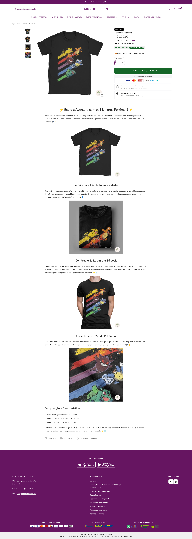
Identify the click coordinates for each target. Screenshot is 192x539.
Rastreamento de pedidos (100, 499)
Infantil (124, 17)
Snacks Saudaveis (74, 17)
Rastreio (52, 438)
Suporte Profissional (88, 438)
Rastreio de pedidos (152, 17)
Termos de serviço (97, 514)
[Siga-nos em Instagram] (176, 481)
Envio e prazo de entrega (100, 491)
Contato (93, 481)
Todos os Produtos (39, 17)
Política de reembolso (98, 510)
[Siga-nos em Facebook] (171, 481)
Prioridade (68, 438)
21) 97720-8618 (29, 489)
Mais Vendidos (57, 17)
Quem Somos (95, 495)
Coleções (111, 17)
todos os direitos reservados (138, 88)
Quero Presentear (94, 17)
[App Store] (86, 467)
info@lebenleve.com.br (26, 493)
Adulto (136, 17)
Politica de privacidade (99, 502)
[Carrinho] (179, 9)
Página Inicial (16, 24)
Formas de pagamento (126, 43)
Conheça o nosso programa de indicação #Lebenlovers (106, 486)
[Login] (174, 9)
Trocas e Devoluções (98, 506)
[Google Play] (106, 467)
